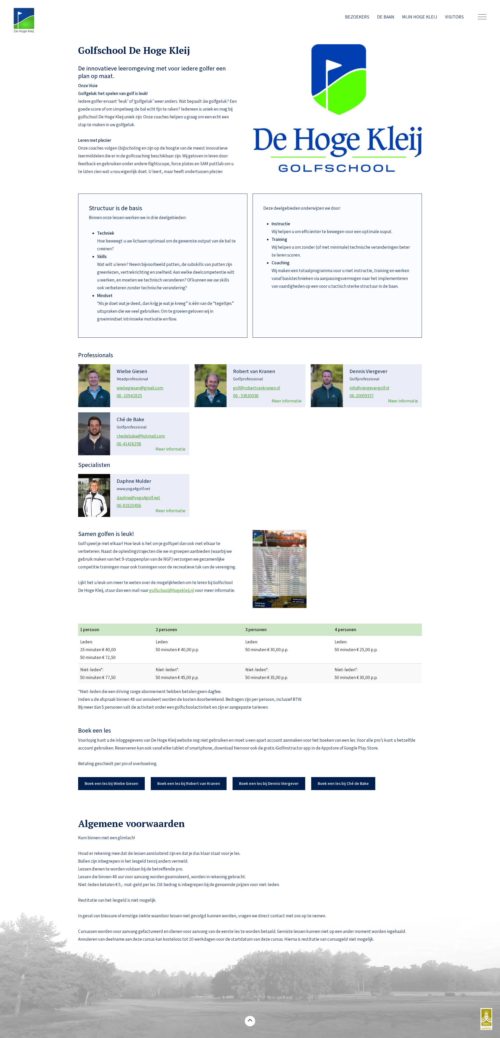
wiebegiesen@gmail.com (140, 388)
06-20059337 (361, 396)
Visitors (454, 17)
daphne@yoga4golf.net (138, 498)
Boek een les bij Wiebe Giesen (111, 783)
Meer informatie (287, 401)
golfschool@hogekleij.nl (171, 590)
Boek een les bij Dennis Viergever (269, 783)
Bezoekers (357, 17)
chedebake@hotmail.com (141, 436)
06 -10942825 (129, 396)
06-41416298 (129, 444)
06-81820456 (129, 505)
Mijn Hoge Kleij (419, 17)
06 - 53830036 (246, 396)
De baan (385, 17)
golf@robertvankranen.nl (256, 388)
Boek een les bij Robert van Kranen (188, 783)
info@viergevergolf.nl (369, 388)
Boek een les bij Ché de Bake (343, 783)
